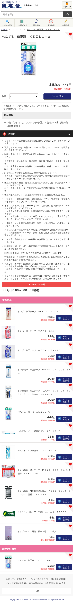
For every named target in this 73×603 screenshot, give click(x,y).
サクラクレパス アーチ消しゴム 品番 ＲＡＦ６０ (42, 512)
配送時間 (51, 25)
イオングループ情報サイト (16, 579)
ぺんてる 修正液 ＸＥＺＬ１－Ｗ (34, 412)
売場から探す (7, 25)
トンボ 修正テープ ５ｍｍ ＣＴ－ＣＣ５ (38, 311)
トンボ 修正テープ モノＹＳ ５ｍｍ (36, 331)
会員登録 (65, 25)
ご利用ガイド (22, 25)
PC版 (37, 590)
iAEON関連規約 (36, 583)
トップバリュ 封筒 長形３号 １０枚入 (37, 531)
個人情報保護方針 (58, 579)
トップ (4, 29)
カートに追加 (57, 96)
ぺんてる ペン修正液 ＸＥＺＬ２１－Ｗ (37, 450)
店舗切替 (36, 25)
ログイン (67, 6)
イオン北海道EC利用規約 (16, 583)
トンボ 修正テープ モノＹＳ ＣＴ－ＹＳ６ (39, 350)
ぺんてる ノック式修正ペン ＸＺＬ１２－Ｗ (39, 431)
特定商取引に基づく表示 (55, 583)
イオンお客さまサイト (39, 579)
